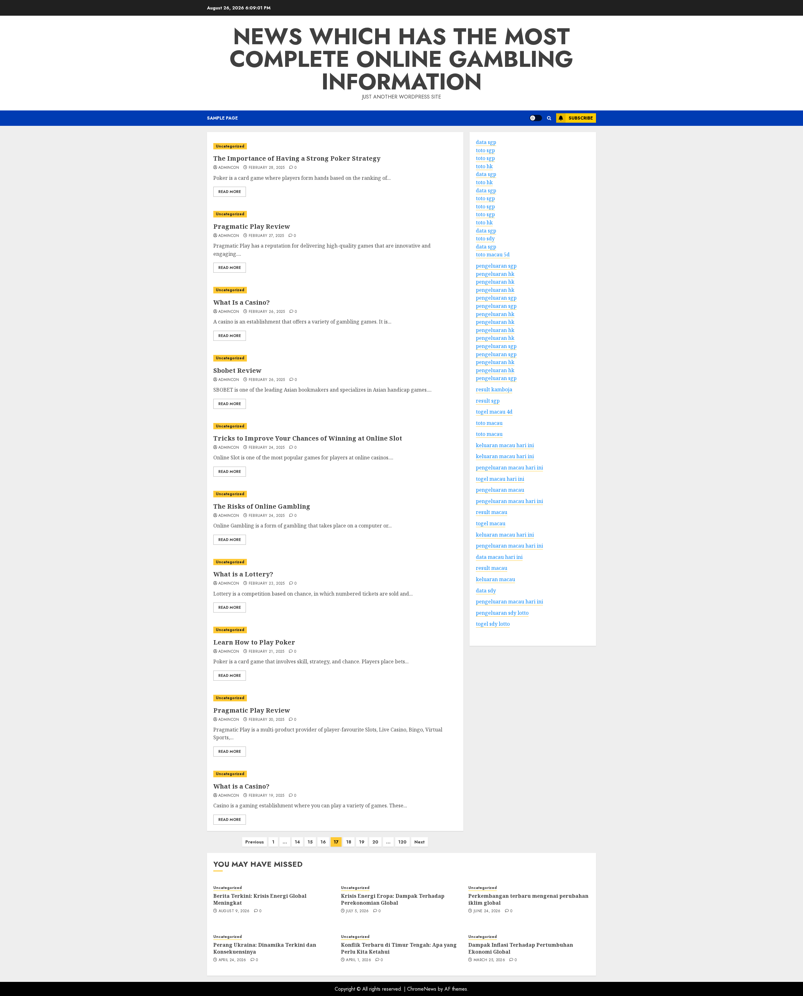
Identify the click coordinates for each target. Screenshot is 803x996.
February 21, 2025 (267, 651)
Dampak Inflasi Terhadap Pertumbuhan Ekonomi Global (520, 948)
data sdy (486, 590)
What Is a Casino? (241, 302)
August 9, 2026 (234, 911)
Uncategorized (230, 146)
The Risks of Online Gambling (261, 506)
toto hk (484, 166)
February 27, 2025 (266, 235)
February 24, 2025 (267, 447)
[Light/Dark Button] (535, 118)
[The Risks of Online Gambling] (335, 494)
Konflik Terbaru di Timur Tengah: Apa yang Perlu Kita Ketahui (399, 948)
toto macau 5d (493, 254)
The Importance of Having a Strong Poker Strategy (296, 158)
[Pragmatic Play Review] (335, 214)
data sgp (486, 142)
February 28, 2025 (267, 167)
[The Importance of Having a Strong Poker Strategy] (335, 146)
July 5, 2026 (357, 911)
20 (375, 842)
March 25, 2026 (489, 960)
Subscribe (581, 118)
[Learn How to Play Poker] (335, 630)
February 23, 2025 (267, 583)
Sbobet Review (237, 370)
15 (310, 842)
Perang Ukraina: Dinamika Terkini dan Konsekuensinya (264, 948)
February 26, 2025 (267, 311)
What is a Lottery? (243, 574)
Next (419, 842)
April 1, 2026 (358, 960)
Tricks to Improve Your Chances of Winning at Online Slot (307, 438)
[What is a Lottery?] (335, 562)
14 (297, 842)
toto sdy (485, 238)
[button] (549, 118)
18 (348, 842)
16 (323, 842)
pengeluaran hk (495, 273)
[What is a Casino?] (335, 774)
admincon (228, 167)
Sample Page (222, 118)
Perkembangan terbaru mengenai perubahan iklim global (528, 899)
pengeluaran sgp (496, 265)
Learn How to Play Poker (254, 642)
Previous (254, 842)
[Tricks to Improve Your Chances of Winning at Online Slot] (335, 426)
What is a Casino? (241, 786)
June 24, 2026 (487, 911)
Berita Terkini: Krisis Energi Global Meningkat (259, 899)
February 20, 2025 (267, 719)
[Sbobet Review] (335, 358)
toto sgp (485, 150)
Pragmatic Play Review (251, 226)
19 (361, 842)
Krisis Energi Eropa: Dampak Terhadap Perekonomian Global (392, 899)
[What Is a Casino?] (335, 290)
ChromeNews (421, 989)
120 (402, 842)
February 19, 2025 (267, 795)
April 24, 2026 (232, 960)
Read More (229, 192)
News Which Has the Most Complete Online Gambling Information (401, 59)
